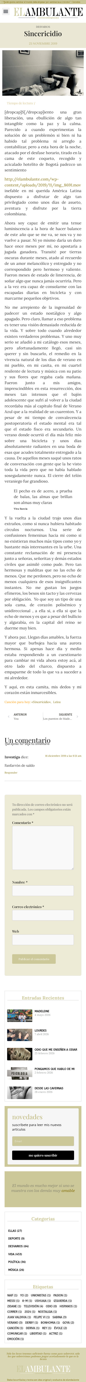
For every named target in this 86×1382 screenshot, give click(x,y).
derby (31, 1322)
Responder (11, 772)
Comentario (22, 822)
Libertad (38, 1333)
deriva (32, 1328)
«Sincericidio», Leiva (46, 702)
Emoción (15, 1339)
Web (15, 931)
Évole (60, 1328)
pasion (60, 1295)
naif (12, 1295)
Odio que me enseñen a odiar (56, 1049)
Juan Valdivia (19, 1317)
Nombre (20, 882)
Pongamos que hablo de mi (55, 1069)
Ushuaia (43, 1300)
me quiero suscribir (43, 1155)
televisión (33, 1306)
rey (46, 1328)
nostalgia (47, 1311)
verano (14, 1322)
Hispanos (68, 1306)
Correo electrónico (28, 907)
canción (15, 1328)
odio (51, 1306)
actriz (55, 1333)
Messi (13, 1300)
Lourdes (41, 1030)
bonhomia (50, 1322)
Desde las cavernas (49, 1088)
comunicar (17, 1333)
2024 (30, 1311)
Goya (68, 1322)
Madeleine (42, 1011)
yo (24, 1295)
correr (14, 1311)
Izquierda (63, 1300)
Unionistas (41, 1295)
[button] (6, 11)
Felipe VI (42, 1317)
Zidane (14, 1306)
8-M (27, 1300)
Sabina (60, 1317)
